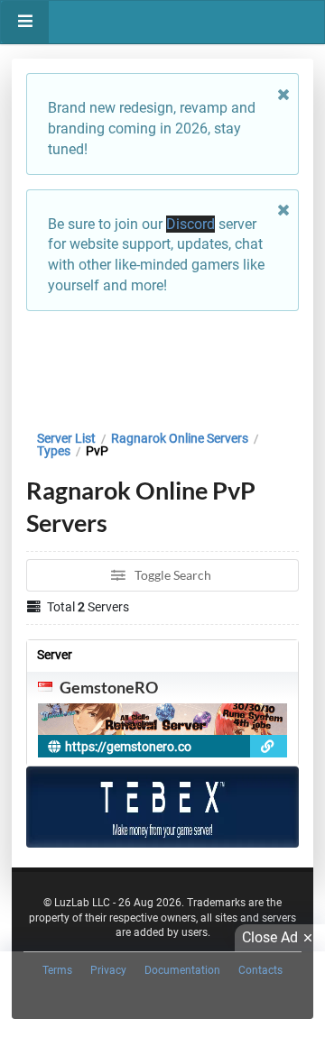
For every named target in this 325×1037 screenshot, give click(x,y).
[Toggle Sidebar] (25, 22)
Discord (190, 224)
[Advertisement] (162, 366)
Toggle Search (171, 575)
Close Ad (270, 937)
